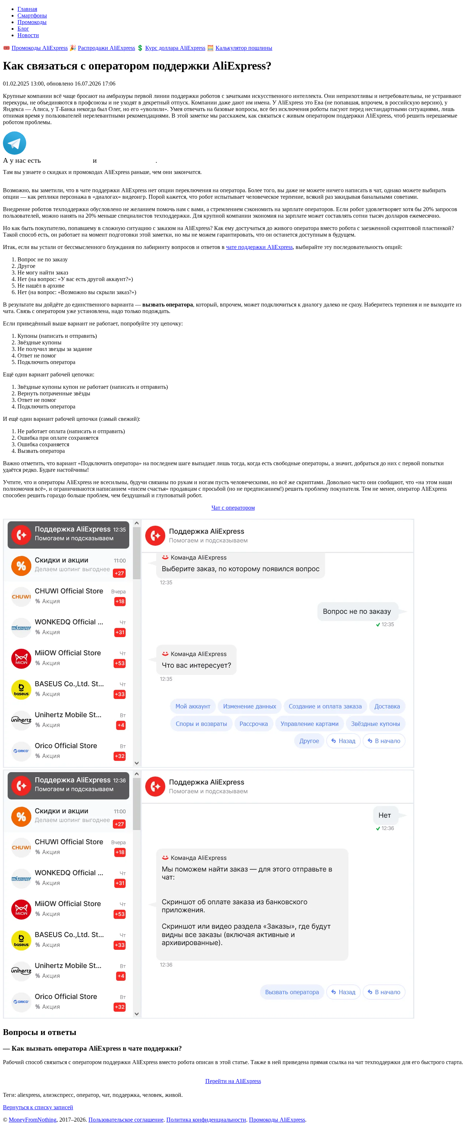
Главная (27, 9)
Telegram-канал (67, 160)
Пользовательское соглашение (125, 1120)
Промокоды (32, 22)
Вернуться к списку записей (38, 1107)
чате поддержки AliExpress (259, 247)
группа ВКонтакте (127, 160)
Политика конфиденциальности (206, 1120)
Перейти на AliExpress (233, 1081)
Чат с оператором (233, 508)
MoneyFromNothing (32, 1120)
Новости (28, 35)
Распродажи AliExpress (106, 48)
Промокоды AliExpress (40, 48)
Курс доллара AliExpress (175, 48)
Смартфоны (32, 15)
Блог (23, 28)
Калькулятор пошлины (244, 48)
